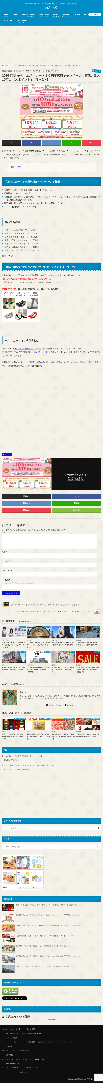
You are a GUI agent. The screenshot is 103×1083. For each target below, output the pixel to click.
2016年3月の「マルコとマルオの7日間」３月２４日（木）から (28, 765)
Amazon (36, 1059)
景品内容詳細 (11, 760)
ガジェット (5, 1067)
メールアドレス (8, 561)
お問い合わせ (22, 22)
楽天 (43, 1059)
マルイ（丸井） (13, 1042)
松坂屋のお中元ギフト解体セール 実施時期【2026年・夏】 (43, 946)
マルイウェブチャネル (24, 348)
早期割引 (56, 16)
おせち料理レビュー (17, 1067)
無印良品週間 (31, 1042)
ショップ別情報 (43, 16)
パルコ (23, 1042)
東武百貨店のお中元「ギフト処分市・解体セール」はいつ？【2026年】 (48, 915)
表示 (18, 166)
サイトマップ (8, 22)
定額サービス (27, 1059)
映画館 (18, 1059)
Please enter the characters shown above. (17, 583)
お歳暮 (20, 1050)
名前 (4, 552)
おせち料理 (5, 1050)
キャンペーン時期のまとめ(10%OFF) (31, 1033)
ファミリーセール (53, 1042)
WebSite (51, 705)
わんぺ (23, 692)
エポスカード (68, 151)
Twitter (60, 705)
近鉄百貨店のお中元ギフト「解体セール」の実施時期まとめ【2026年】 (48, 925)
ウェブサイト (7, 571)
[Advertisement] (51, 45)
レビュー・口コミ (80, 16)
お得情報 (66, 16)
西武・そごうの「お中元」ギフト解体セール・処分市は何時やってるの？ (48, 905)
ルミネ (4, 1042)
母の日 (27, 1050)
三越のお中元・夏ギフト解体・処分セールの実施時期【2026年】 (45, 936)
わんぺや (51, 7)
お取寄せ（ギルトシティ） (33, 1067)
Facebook (70, 705)
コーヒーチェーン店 (7, 1059)
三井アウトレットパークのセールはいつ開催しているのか (42, 966)
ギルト (73, 1042)
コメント (6, 533)
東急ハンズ (41, 1042)
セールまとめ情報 (28, 16)
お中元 (13, 1050)
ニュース (15, 16)
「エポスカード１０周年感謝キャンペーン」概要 (22, 756)
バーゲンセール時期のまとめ (10, 1033)
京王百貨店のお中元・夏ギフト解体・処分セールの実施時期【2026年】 (48, 956)
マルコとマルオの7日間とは (16, 769)
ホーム (6, 16)
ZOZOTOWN (64, 1042)
